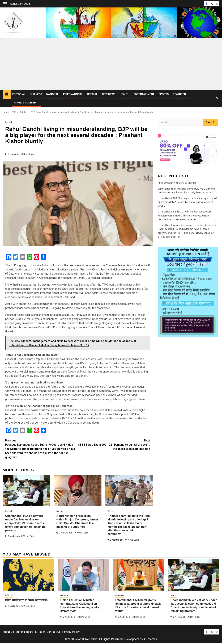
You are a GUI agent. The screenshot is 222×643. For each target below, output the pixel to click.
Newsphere (132, 639)
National (52, 94)
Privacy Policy (71, 631)
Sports (164, 94)
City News (108, 94)
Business (36, 94)
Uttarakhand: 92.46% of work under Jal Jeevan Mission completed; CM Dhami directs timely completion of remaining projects (25, 523)
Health (124, 94)
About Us (8, 631)
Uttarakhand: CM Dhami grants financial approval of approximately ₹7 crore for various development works (187, 202)
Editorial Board (24, 631)
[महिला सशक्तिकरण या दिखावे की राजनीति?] (28, 575)
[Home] (6, 94)
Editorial (18, 94)
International (73, 94)
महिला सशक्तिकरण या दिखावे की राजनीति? (177, 182)
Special (92, 94)
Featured (179, 94)
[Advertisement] (111, 64)
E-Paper (40, 631)
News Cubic (28, 154)
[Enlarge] (213, 252)
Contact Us (54, 631)
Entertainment (144, 94)
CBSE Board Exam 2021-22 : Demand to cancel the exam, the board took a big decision (114, 444)
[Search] (217, 98)
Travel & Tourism (24, 102)
